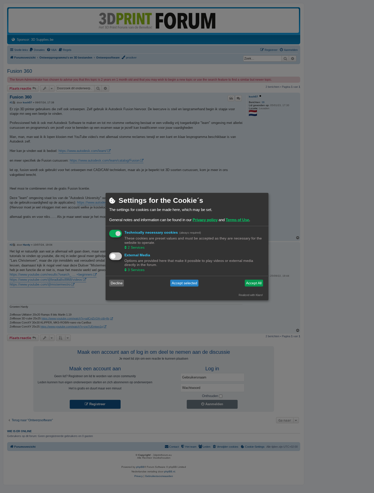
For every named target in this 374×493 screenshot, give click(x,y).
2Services (136, 247)
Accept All (254, 283)
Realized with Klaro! (251, 294)
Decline (117, 283)
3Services (136, 269)
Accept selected (184, 283)
